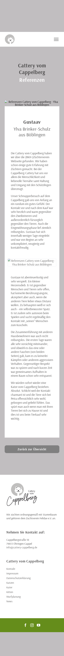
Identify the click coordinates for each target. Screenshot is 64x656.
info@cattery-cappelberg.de (21, 547)
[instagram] (32, 625)
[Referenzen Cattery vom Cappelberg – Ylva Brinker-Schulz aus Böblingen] (32, 262)
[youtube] (38, 625)
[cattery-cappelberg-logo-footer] (21, 484)
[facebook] (25, 625)
